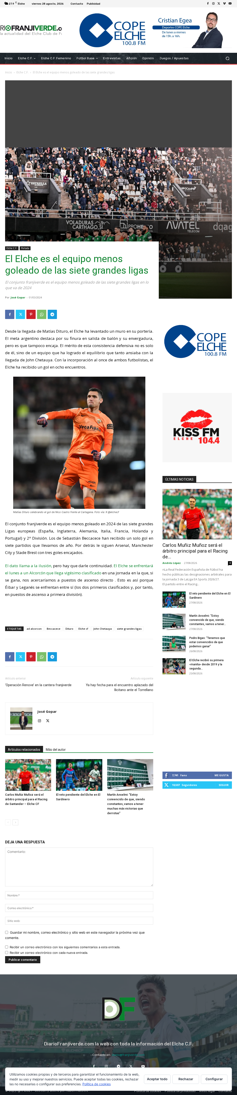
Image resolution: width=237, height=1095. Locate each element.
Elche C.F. (22, 72)
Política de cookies (96, 1084)
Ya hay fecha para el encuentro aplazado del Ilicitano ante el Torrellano (119, 687)
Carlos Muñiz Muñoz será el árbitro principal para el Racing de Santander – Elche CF (26, 799)
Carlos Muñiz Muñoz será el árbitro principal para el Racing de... (195, 551)
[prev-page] (8, 822)
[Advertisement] (118, 112)
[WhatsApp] (41, 314)
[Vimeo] (224, 3)
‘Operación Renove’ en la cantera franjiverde (38, 685)
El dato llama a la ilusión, (28, 565)
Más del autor (56, 749)
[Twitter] (219, 3)
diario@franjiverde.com (128, 1055)
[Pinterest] (31, 314)
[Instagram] (213, 3)
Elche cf (83, 628)
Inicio (8, 72)
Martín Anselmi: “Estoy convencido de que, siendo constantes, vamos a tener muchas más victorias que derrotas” (126, 804)
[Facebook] (208, 3)
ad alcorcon (34, 628)
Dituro (69, 628)
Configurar (214, 1079)
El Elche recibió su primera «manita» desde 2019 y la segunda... (206, 664)
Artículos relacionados (24, 749)
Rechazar (185, 1079)
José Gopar (18, 297)
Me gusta (222, 775)
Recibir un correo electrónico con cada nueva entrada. (49, 952)
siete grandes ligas (129, 628)
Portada (25, 248)
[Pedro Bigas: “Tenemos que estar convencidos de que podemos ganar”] (174, 644)
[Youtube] (230, 3)
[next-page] (15, 822)
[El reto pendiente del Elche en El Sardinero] (79, 775)
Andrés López (171, 563)
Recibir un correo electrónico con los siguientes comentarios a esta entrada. (65, 947)
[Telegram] (52, 314)
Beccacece (53, 628)
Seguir (224, 785)
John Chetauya (102, 628)
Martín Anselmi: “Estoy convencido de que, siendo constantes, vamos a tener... (207, 620)
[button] (227, 58)
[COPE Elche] (147, 30)
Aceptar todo (157, 1079)
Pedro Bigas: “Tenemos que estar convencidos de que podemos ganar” (207, 642)
